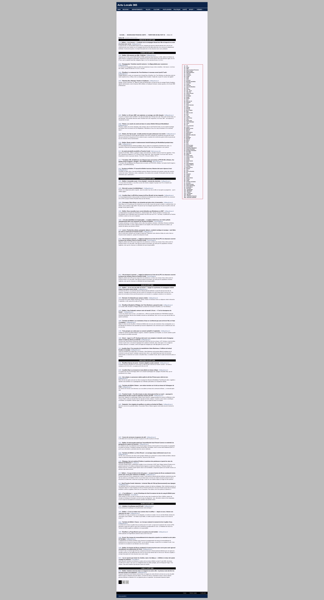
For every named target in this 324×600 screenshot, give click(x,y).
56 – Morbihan (187, 137)
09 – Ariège (187, 76)
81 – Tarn (186, 170)
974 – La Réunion (188, 193)
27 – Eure (186, 99)
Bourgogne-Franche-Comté (136, 35)
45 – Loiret (186, 123)
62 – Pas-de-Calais (188, 145)
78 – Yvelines (187, 166)
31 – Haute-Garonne (189, 105)
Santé (185, 9)
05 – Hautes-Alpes (188, 71)
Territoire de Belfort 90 (156, 35)
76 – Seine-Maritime (189, 163)
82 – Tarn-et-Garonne (189, 171)
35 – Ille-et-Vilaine (188, 110)
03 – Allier (186, 68)
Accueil (122, 35)
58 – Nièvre (187, 140)
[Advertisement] (147, 22)
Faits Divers (167, 9)
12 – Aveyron (187, 80)
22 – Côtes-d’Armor (188, 93)
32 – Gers (186, 106)
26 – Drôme (187, 98)
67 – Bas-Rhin (187, 151)
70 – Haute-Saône (188, 155)
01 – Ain (186, 66)
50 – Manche (187, 129)
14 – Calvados (187, 82)
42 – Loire (186, 119)
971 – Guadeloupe (188, 189)
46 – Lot (186, 124)
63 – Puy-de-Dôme (188, 146)
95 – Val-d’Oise (187, 188)
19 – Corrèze (187, 89)
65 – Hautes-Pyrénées (189, 149)
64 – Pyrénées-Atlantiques (190, 148)
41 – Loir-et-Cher (188, 118)
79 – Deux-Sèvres (188, 167)
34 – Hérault (187, 109)
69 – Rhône (186, 154)
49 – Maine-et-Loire (188, 128)
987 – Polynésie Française (190, 196)
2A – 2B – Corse (188, 90)
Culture (156, 9)
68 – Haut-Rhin (187, 153)
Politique (177, 9)
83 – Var (186, 172)
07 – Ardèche (187, 73)
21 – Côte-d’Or (187, 92)
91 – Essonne (187, 183)
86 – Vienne (187, 176)
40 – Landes (187, 116)
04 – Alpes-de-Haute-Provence (191, 70)
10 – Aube (186, 77)
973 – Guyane (187, 192)
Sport (191, 9)
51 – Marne (186, 131)
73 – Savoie (187, 159)
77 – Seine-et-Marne (189, 164)
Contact (184, 592)
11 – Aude (186, 79)
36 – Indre (186, 111)
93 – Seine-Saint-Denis (189, 185)
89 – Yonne (186, 180)
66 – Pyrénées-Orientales (190, 150)
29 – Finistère (187, 102)
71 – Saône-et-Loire (188, 157)
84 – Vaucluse (187, 174)
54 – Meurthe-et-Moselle (190, 135)
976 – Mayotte (187, 194)
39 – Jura (186, 115)
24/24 (118, 9)
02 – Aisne (186, 67)
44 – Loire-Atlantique (189, 122)
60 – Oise (186, 142)
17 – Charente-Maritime (189, 86)
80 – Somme (187, 168)
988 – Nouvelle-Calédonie (190, 197)
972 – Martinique (188, 190)
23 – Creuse (187, 94)
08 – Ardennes (187, 75)
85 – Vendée (187, 175)
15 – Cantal (186, 84)
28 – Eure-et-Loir (188, 101)
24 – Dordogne (187, 95)
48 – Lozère (187, 127)
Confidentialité (203, 592)
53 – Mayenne (187, 133)
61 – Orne (186, 144)
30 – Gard (186, 103)
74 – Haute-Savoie (188, 161)
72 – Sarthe (187, 158)
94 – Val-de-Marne (188, 187)
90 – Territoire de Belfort (190, 181)
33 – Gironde (187, 107)
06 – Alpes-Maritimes (189, 72)
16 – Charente (187, 85)
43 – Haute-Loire (188, 120)
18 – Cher (186, 88)
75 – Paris (186, 162)
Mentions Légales (193, 592)
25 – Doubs (186, 97)
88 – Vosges (187, 179)
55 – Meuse (187, 136)
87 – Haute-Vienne (188, 177)
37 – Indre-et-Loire (188, 112)
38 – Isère (186, 114)
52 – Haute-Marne (188, 132)
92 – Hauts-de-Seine (189, 184)
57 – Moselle (187, 138)
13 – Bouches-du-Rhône (190, 81)
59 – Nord (186, 141)
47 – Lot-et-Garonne (189, 125)
